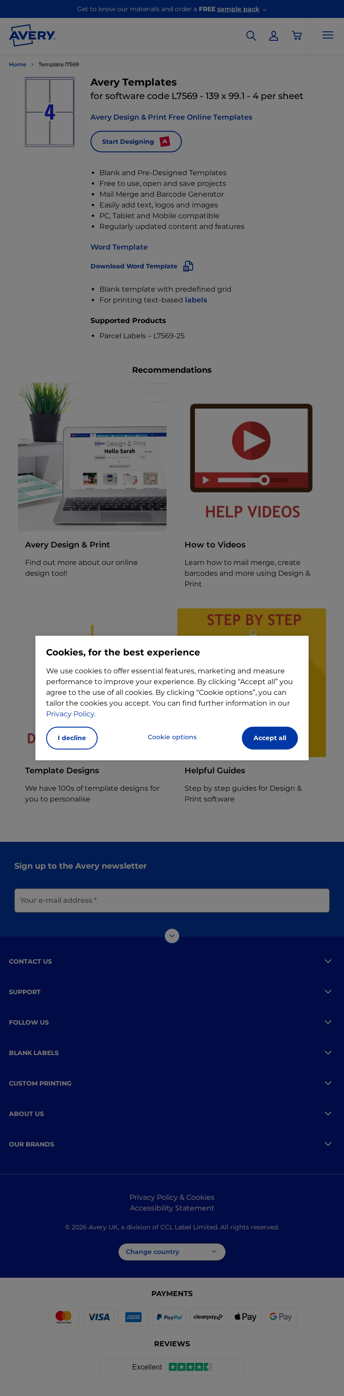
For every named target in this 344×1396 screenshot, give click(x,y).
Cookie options (172, 737)
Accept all (270, 738)
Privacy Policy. (70, 714)
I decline (72, 738)
